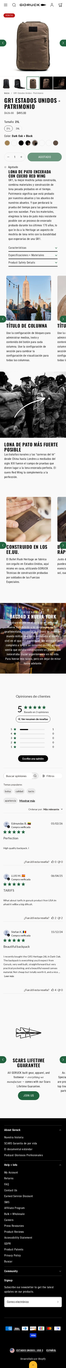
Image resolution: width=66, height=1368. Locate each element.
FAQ (6, 1184)
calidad (19, 791)
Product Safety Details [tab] (21, 262)
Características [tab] (17, 247)
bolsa (8, 791)
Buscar (8, 1261)
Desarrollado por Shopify (33, 1358)
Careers (8, 1220)
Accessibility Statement (18, 1237)
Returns (8, 1178)
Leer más (9, 976)
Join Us (28, 1095)
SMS (6, 1202)
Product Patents (13, 1249)
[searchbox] (18, 776)
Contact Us (10, 1190)
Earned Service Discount (18, 1196)
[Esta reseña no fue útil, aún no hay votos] (59, 861)
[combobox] (45, 809)
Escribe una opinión (33, 758)
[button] (5, 5)
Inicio (6, 93)
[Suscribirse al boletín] (58, 1302)
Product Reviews (14, 1231)
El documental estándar (18, 1149)
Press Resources (14, 1225)
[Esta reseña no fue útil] (59, 917)
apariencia (10, 800)
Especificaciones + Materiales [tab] (26, 255)
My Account (11, 1172)
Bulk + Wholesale (14, 1214)
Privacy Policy (12, 1255)
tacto (31, 791)
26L (19, 129)
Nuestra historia (13, 1137)
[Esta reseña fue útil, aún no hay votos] (52, 861)
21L (10, 129)
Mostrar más (27, 800)
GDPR (7, 1243)
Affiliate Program (14, 1208)
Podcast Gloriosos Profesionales (23, 1155)
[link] (52, 5)
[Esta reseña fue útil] (52, 917)
